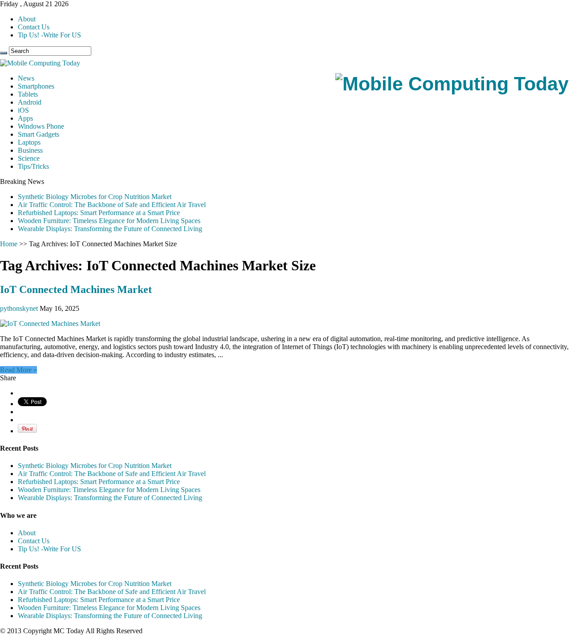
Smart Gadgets (38, 134)
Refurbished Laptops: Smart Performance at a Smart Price (99, 212)
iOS (23, 110)
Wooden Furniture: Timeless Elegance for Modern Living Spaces (109, 220)
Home (8, 244)
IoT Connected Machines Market (76, 289)
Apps (25, 118)
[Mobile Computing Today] (452, 83)
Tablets (28, 94)
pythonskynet (20, 308)
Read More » (18, 370)
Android (29, 102)
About (27, 19)
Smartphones (36, 86)
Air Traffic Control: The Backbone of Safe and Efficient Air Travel (112, 204)
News (26, 78)
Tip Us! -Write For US (49, 35)
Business (30, 150)
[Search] (3, 53)
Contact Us (33, 27)
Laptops (29, 142)
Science (29, 158)
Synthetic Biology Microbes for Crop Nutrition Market (94, 196)
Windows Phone (41, 126)
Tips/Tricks (33, 166)
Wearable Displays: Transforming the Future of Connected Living (110, 228)
